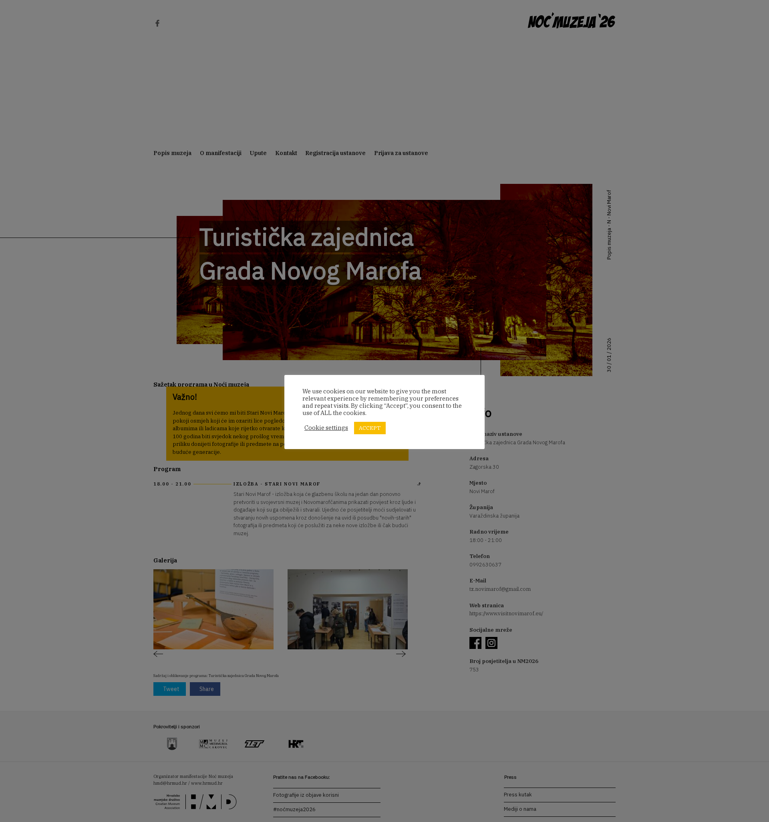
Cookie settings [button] (326, 427)
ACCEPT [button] (370, 428)
